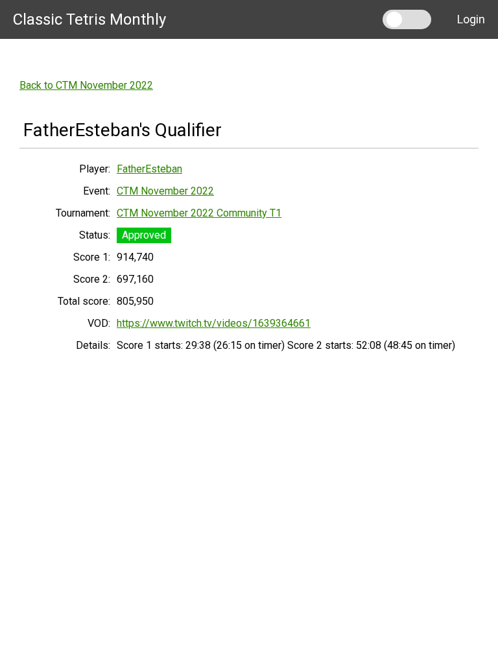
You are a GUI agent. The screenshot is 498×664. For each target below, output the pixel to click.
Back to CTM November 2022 (86, 85)
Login (471, 19)
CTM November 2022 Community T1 (199, 213)
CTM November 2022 (165, 191)
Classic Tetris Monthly (89, 19)
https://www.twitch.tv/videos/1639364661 (214, 323)
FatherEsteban (149, 169)
